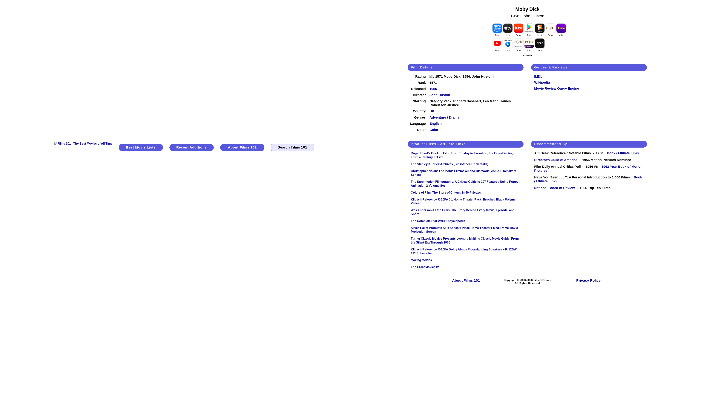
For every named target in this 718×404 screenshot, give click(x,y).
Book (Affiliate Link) (623, 153)
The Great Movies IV (425, 267)
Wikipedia (542, 82)
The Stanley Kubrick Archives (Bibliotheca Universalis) (449, 164)
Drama (454, 117)
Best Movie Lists (141, 147)
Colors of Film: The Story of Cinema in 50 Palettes (446, 192)
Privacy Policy (588, 280)
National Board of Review (554, 188)
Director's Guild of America (555, 160)
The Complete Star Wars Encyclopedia (438, 221)
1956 (433, 89)
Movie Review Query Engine (556, 88)
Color (433, 130)
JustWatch (527, 55)
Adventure (437, 117)
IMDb (538, 76)
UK (431, 111)
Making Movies (421, 260)
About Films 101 (242, 147)
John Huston (439, 95)
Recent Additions (191, 147)
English (435, 124)
